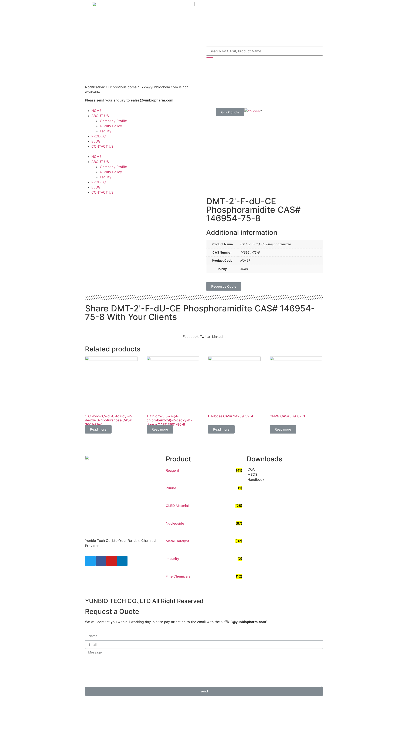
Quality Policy (111, 126)
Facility (105, 131)
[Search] (209, 59)
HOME (96, 110)
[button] (123, 151)
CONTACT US (102, 146)
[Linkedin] (122, 561)
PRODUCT (99, 136)
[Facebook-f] (101, 561)
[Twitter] (90, 561)
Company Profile (113, 121)
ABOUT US (100, 116)
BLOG (96, 141)
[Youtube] (111, 561)
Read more (98, 429)
